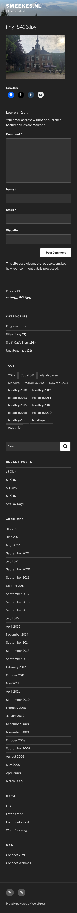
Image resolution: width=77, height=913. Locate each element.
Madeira (14, 383)
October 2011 (15, 675)
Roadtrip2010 (17, 390)
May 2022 (13, 545)
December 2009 (17, 724)
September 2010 (18, 700)
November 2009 (17, 732)
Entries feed (14, 814)
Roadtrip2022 (41, 420)
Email (11, 210)
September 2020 (18, 569)
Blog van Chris (16, 326)
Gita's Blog (13, 334)
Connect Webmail (18, 863)
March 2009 (14, 781)
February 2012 (16, 667)
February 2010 (16, 708)
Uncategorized (16, 350)
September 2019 (18, 577)
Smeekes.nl (24, 6)
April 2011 (13, 691)
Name (11, 189)
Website (12, 230)
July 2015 (12, 618)
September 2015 (18, 610)
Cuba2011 (27, 375)
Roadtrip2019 (17, 413)
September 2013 (18, 651)
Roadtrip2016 (41, 405)
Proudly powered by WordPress (26, 903)
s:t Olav (11, 471)
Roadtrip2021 (17, 420)
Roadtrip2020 (42, 413)
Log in (10, 806)
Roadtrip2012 (41, 390)
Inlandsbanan (48, 375)
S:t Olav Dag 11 (16, 504)
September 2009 (18, 748)
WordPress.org (16, 830)
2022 (11, 375)
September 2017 (17, 594)
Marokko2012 (34, 383)
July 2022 (12, 529)
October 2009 (16, 740)
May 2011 (12, 683)
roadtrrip (14, 427)
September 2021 (17, 553)
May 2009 (13, 765)
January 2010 (15, 716)
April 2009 (13, 773)
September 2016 (18, 602)
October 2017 (15, 586)
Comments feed (17, 822)
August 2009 (15, 756)
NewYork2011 (58, 383)
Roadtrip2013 (17, 398)
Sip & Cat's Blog (17, 342)
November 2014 (17, 634)
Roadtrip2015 (17, 405)
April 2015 (13, 626)
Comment (14, 134)
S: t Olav (11, 488)
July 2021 (12, 561)
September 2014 (18, 642)
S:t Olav (11, 480)
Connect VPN (15, 855)
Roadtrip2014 (41, 398)
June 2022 (13, 537)
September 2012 (17, 659)
